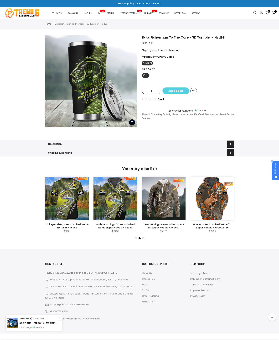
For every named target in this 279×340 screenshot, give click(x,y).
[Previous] (48, 205)
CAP (101, 12)
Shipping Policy (198, 273)
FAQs (145, 284)
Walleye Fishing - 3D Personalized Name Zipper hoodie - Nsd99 (115, 226)
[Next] (230, 205)
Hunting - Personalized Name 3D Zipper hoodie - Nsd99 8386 (212, 226)
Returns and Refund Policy (205, 279)
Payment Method (200, 290)
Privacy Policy (198, 296)
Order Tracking (150, 296)
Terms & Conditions (201, 284)
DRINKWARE (164, 13)
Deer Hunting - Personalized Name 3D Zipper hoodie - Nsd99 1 (164, 226)
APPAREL (110, 13)
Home (48, 24)
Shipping (146, 50)
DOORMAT (196, 13)
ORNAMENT (150, 12)
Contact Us (148, 279)
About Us (147, 273)
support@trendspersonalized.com (69, 304)
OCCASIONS (73, 13)
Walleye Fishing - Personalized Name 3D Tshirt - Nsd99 (66, 226)
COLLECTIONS (57, 13)
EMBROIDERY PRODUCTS (130, 12)
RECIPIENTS (88, 13)
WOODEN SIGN (180, 13)
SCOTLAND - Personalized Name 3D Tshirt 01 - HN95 (38, 323)
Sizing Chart (148, 301)
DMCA (145, 290)
